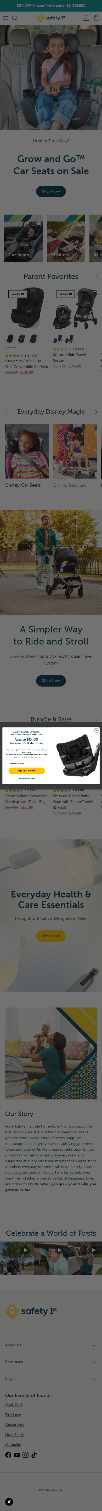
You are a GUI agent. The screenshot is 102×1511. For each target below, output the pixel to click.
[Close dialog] (96, 730)
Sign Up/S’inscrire (26, 771)
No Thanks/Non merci (27, 778)
